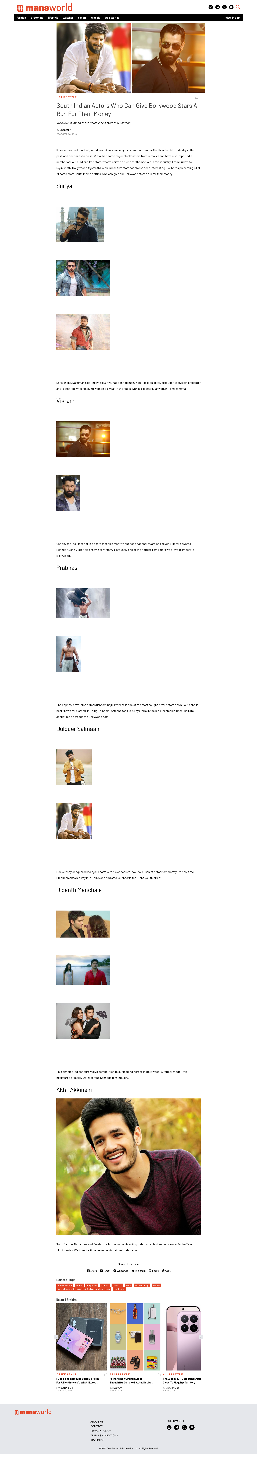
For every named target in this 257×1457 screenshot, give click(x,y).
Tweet (107, 1270)
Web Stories (112, 17)
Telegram (140, 1270)
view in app (232, 17)
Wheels (95, 17)
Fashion (21, 17)
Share (93, 1270)
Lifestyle (53, 17)
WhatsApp (122, 1270)
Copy (168, 1270)
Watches (68, 17)
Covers (82, 17)
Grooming (37, 17)
